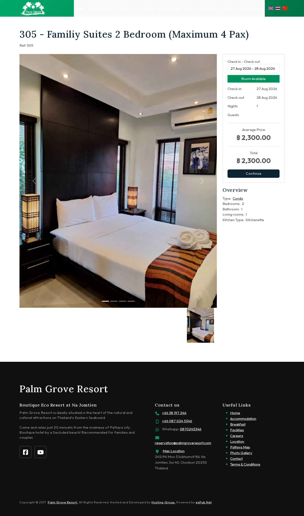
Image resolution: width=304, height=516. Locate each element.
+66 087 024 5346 (177, 421)
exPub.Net (204, 502)
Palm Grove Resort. (63, 502)
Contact (228, 8)
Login (242, 8)
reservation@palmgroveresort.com (183, 443)
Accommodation (101, 8)
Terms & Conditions (245, 464)
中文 (285, 8)
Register (256, 8)
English (270, 8)
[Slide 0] (105, 301)
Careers (236, 435)
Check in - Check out (244, 61)
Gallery (191, 8)
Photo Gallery (241, 453)
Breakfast (238, 424)
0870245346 (190, 429)
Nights (233, 106)
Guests (233, 115)
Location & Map (170, 8)
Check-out (236, 97)
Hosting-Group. (164, 502)
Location (237, 441)
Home (80, 8)
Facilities (147, 8)
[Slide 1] (114, 301)
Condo (238, 198)
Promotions (209, 8)
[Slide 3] (131, 301)
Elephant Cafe (127, 8)
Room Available (253, 78)
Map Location (174, 451)
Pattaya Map (240, 447)
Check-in (235, 88)
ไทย (278, 8)
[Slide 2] (122, 301)
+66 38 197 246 (174, 413)
